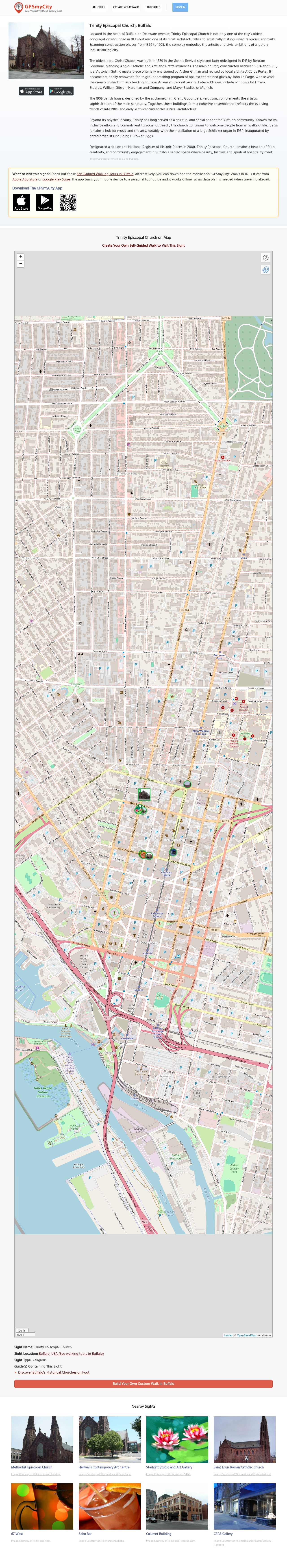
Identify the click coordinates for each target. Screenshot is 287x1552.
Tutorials (153, 7)
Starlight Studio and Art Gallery (169, 1467)
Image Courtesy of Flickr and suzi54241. (168, 1474)
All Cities (98, 7)
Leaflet (228, 1335)
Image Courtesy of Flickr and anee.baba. (101, 1541)
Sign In (180, 7)
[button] (143, 794)
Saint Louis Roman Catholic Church (239, 1467)
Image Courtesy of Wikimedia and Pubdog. (114, 159)
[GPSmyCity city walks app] (38, 7)
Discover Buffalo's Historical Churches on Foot (53, 1373)
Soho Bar (85, 1534)
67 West (17, 1534)
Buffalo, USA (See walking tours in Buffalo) (71, 1354)
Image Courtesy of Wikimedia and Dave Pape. (105, 1474)
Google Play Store (56, 179)
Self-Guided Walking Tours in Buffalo (105, 174)
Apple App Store (24, 179)
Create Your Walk (126, 7)
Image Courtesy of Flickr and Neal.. (31, 1541)
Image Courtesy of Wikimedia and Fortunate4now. (242, 1474)
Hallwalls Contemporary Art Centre (104, 1467)
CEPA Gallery (223, 1534)
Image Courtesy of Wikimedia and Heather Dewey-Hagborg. (243, 1543)
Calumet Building (158, 1534)
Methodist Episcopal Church (31, 1467)
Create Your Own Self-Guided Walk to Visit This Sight (143, 246)
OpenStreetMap (246, 1335)
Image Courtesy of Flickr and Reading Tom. (171, 1541)
